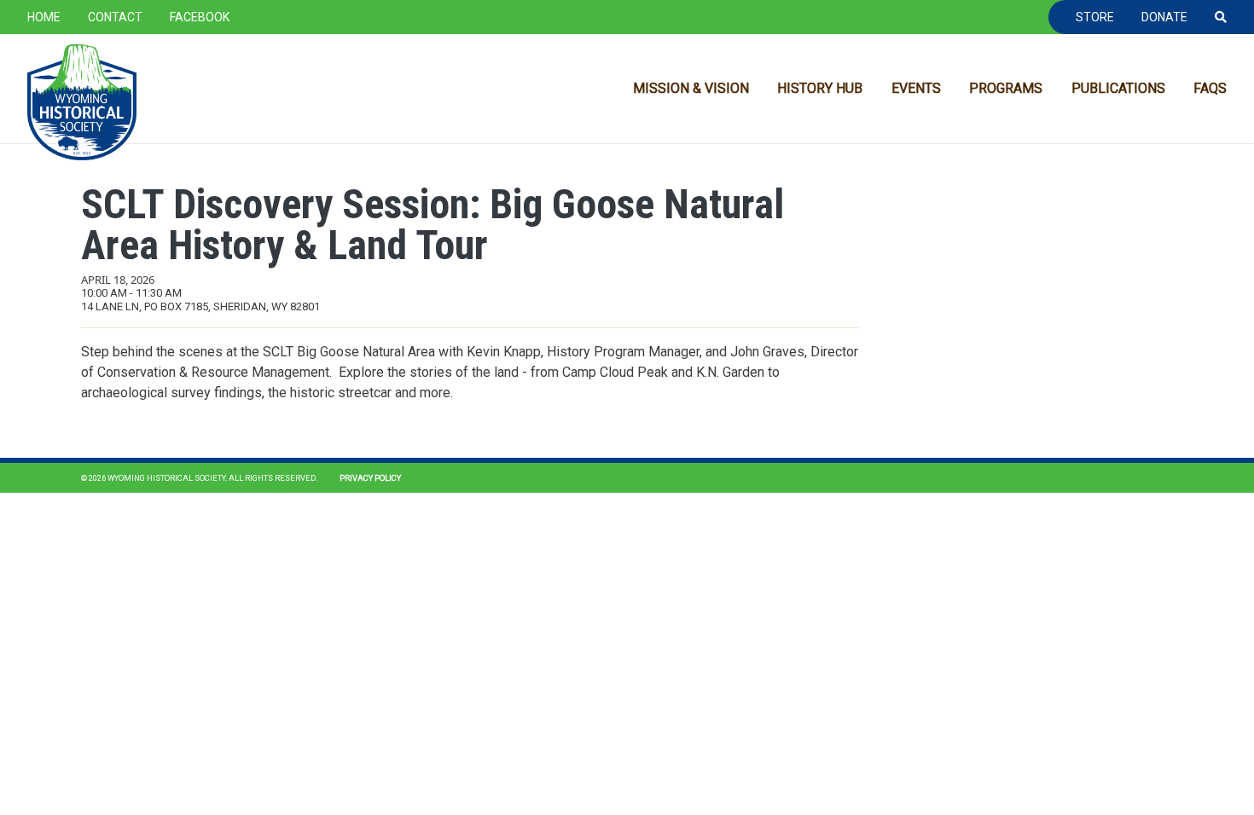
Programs (1005, 88)
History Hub (819, 88)
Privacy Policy (370, 478)
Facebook (199, 17)
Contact (115, 17)
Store (1095, 17)
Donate (1164, 17)
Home (44, 17)
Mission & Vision (691, 88)
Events (916, 88)
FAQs (1210, 88)
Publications (1118, 88)
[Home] (81, 102)
